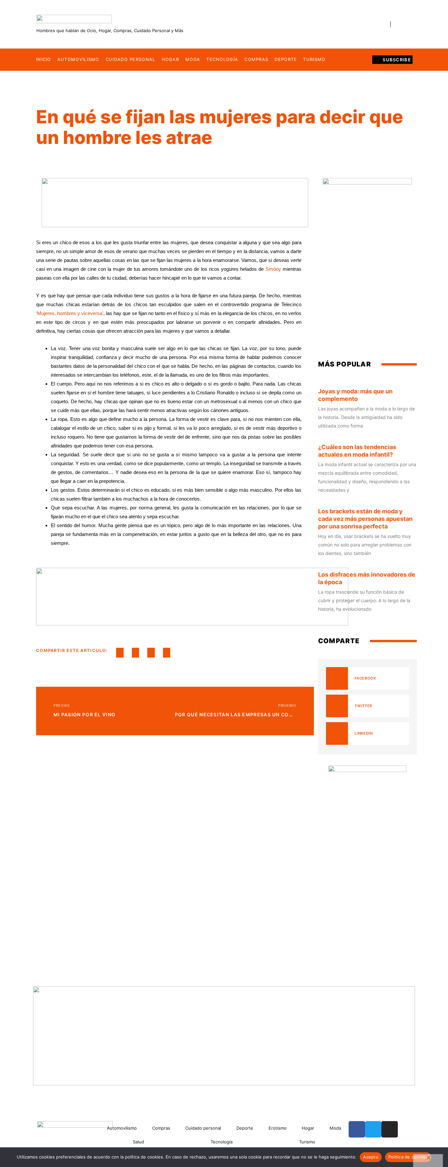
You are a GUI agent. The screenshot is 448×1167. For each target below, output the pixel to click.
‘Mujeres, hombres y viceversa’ (69, 313)
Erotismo (278, 1128)
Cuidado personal (130, 59)
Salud (138, 1141)
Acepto (370, 1156)
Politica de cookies (408, 1156)
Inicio (43, 59)
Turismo (314, 59)
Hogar (170, 59)
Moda (192, 59)
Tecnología (222, 59)
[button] (120, 653)
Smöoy (273, 269)
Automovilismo (78, 59)
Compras (256, 59)
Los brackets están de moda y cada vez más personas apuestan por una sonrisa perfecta (365, 519)
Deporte (286, 59)
